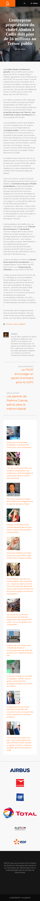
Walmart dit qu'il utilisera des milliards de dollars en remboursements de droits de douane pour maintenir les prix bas (20, 650)
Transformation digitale (15, 324)
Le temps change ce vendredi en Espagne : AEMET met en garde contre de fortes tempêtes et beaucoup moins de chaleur (19, 681)
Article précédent (25, 366)
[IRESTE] (8, 3)
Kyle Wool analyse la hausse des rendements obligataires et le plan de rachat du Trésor (20, 501)
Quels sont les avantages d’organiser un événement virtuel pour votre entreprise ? (19, 444)
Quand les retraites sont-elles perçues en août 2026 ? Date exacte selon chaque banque (19, 555)
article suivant (13, 393)
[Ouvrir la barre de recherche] (24, 3)
